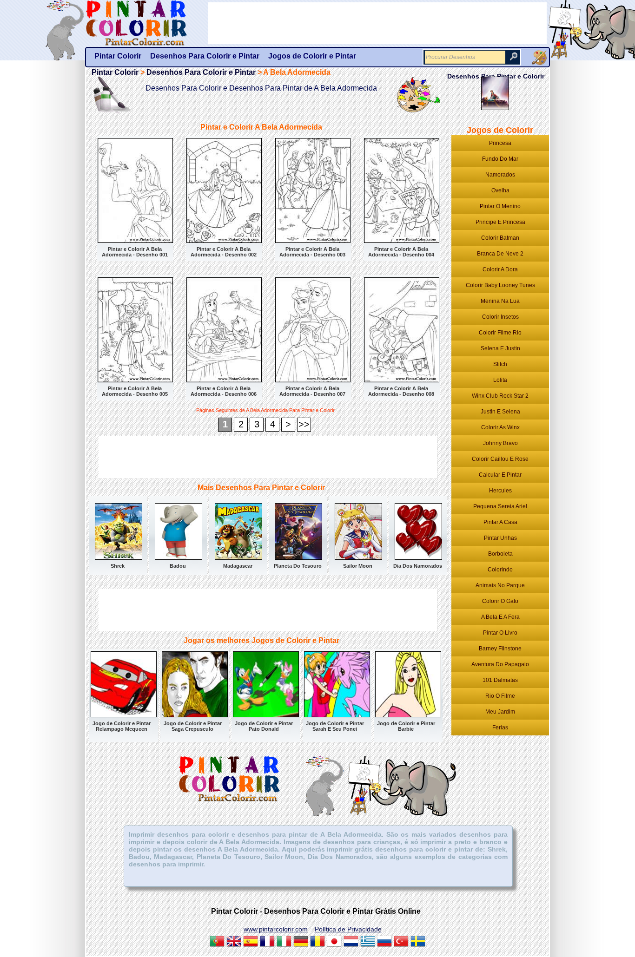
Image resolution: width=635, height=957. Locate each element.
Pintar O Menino (500, 206)
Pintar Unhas (500, 538)
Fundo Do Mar (500, 159)
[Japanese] (334, 942)
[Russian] (384, 942)
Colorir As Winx (500, 427)
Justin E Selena (500, 411)
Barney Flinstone (500, 648)
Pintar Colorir (147, 23)
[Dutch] (351, 942)
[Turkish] (401, 942)
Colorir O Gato (500, 601)
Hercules (500, 490)
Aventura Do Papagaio (500, 664)
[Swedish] (417, 942)
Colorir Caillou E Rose (500, 459)
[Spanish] (250, 942)
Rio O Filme (500, 696)
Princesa (500, 143)
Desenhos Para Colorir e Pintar (201, 72)
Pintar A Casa (500, 522)
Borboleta (500, 554)
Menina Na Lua (500, 301)
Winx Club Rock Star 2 (500, 396)
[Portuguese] (217, 942)
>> (304, 424)
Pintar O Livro (500, 632)
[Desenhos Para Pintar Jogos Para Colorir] (539, 57)
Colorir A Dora (500, 269)
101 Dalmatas (500, 680)
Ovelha (500, 190)
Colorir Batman (500, 238)
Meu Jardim (500, 711)
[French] (267, 942)
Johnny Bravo (500, 443)
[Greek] (367, 942)
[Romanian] (317, 942)
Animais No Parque (500, 585)
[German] (300, 942)
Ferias (500, 727)
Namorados (500, 174)
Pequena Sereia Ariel (500, 506)
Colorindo (500, 569)
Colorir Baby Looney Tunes (500, 285)
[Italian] (284, 942)
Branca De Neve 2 (500, 253)
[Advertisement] (268, 457)
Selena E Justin (500, 348)
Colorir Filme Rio (500, 332)
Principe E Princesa (500, 222)
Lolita (500, 380)
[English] (233, 942)
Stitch (500, 364)
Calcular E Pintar (500, 475)
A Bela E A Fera (500, 617)
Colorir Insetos (500, 317)
